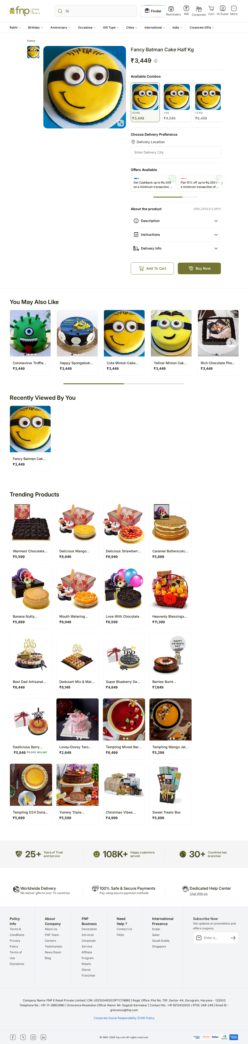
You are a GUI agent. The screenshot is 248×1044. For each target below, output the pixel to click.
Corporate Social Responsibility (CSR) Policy (124, 1018)
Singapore (159, 946)
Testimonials (53, 946)
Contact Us (124, 929)
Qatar (156, 935)
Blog (48, 958)
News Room (53, 952)
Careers (50, 940)
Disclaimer (17, 964)
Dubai (156, 929)
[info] (155, 61)
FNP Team (52, 935)
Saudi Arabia (161, 940)
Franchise (88, 975)
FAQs (120, 935)
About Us (51, 929)
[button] (15, 27)
